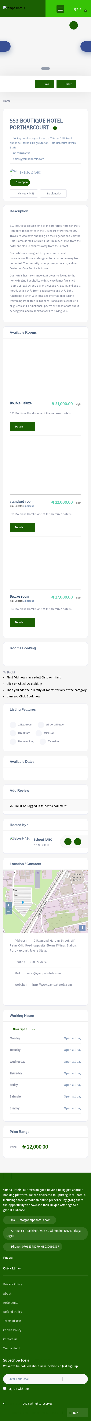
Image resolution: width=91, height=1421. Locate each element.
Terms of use (20, 1412)
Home (7, 100)
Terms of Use (12, 1321)
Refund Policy (12, 1312)
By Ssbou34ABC (30, 172)
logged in (33, 806)
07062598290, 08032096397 (40, 1246)
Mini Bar (49, 733)
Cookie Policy (12, 1330)
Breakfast (24, 733)
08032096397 (21, 153)
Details (19, 426)
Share (68, 84)
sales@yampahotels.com (28, 158)
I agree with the (27, 1389)
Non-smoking (26, 741)
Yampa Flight (11, 1348)
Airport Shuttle (55, 724)
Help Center (11, 1303)
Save (46, 84)
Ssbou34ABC (43, 839)
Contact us (10, 1339)
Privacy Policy (12, 1284)
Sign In (77, 9)
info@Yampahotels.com (34, 1220)
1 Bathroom (25, 724)
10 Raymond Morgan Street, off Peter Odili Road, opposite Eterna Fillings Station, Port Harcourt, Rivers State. (43, 143)
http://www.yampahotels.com (52, 985)
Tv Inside (53, 741)
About (7, 1294)
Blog (55, 1412)
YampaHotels (14, 1403)
